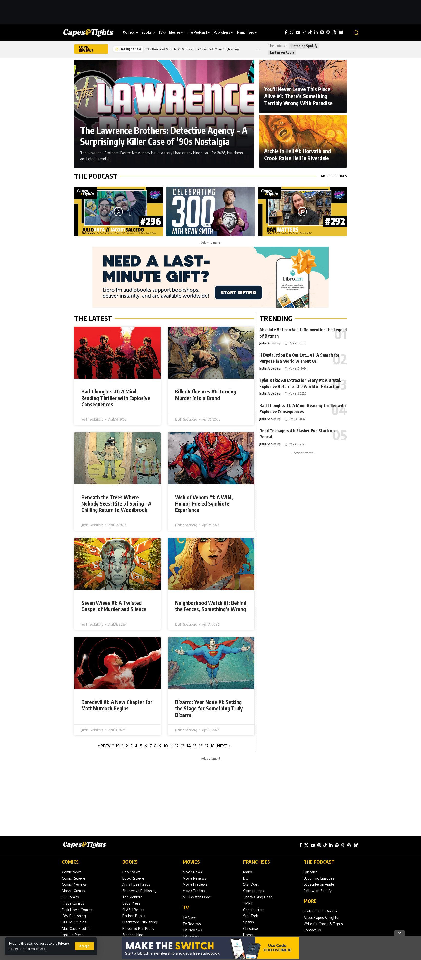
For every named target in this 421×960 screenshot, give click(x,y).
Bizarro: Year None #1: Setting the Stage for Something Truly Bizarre (209, 708)
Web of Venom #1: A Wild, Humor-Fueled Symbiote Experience (204, 503)
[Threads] (334, 32)
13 (182, 746)
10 (166, 746)
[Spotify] (322, 32)
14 (189, 746)
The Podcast (95, 176)
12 (177, 746)
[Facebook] (285, 32)
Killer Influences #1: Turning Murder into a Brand (205, 394)
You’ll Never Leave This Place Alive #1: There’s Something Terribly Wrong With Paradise (298, 96)
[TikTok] (310, 32)
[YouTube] (298, 32)
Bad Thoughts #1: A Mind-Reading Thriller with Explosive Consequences (115, 398)
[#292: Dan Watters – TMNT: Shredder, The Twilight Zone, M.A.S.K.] (302, 211)
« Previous (109, 746)
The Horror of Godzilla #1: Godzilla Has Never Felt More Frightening (192, 49)
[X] (291, 32)
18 (213, 746)
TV (186, 907)
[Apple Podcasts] (328, 32)
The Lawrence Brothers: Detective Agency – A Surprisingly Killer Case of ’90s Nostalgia (164, 136)
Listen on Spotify (304, 46)
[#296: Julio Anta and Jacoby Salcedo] (118, 211)
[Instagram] (304, 32)
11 (171, 746)
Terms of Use (35, 948)
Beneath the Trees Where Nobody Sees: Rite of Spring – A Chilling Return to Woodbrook (116, 503)
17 (207, 746)
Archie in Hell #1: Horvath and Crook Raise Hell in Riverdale (297, 154)
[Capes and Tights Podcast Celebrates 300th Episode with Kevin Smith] (210, 211)
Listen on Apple (282, 52)
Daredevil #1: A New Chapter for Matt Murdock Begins (116, 705)
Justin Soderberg (270, 343)
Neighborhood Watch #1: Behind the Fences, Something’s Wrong (210, 605)
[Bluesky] (340, 32)
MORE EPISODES (334, 176)
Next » (223, 746)
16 (201, 746)
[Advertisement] (210, 11)
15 (195, 746)
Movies (191, 862)
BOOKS (130, 862)
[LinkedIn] (316, 32)
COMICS (70, 862)
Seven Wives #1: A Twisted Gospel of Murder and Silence (113, 605)
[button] (84, 946)
